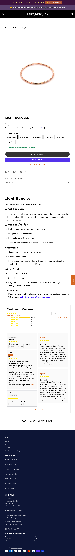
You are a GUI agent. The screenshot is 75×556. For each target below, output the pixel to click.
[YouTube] (18, 529)
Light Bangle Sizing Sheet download (35, 297)
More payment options (37, 164)
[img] (21, 341)
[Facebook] (6, 529)
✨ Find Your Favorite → (54, 2)
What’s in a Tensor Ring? (13, 451)
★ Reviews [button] (73, 279)
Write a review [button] (62, 317)
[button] (14, 317)
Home (7, 28)
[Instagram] (15, 529)
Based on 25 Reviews (14, 315)
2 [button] (35, 409)
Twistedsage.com (16, 548)
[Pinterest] (12, 529)
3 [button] (37, 409)
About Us (8, 448)
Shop (6, 444)
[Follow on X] (9, 529)
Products (13, 28)
